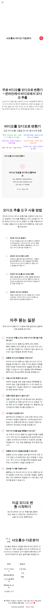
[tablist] (22, 268)
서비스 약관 (30, 607)
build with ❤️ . (30, 603)
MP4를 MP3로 (9, 575)
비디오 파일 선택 (22, 189)
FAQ (22, 577)
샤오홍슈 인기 (9, 591)
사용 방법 (22, 569)
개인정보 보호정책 (17, 607)
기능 (22, 573)
